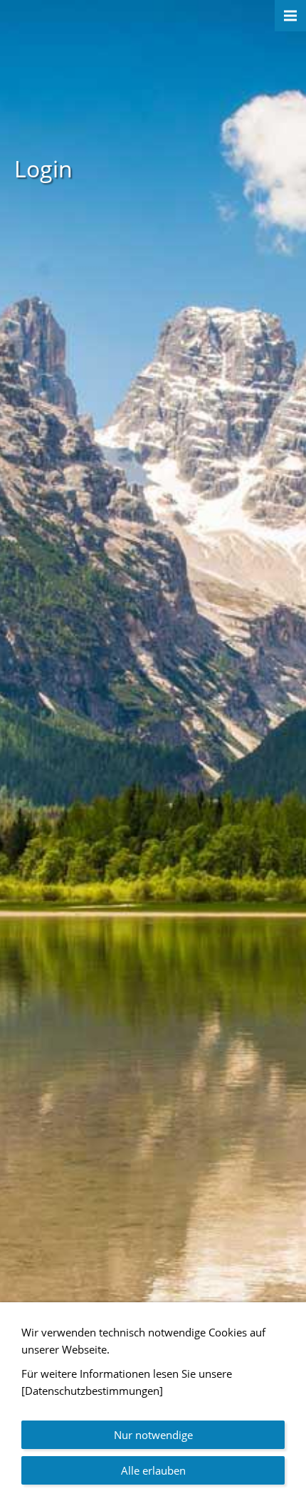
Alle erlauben (153, 1470)
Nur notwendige (153, 1435)
